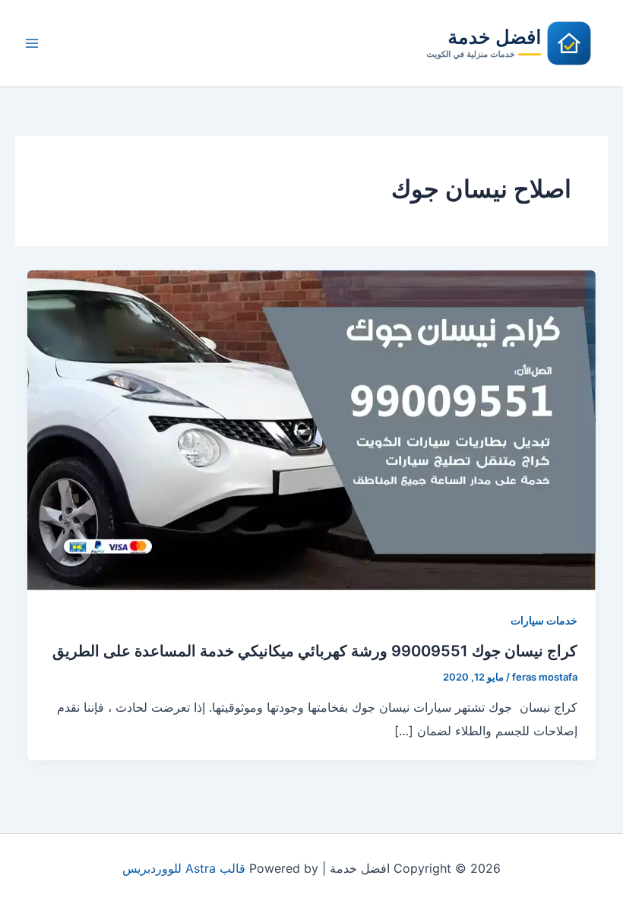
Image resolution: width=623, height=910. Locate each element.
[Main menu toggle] (32, 43)
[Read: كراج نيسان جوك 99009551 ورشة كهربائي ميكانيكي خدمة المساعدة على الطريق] (311, 429)
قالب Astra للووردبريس (183, 868)
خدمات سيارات (544, 620)
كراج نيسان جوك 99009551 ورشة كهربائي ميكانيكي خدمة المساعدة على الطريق (314, 651)
